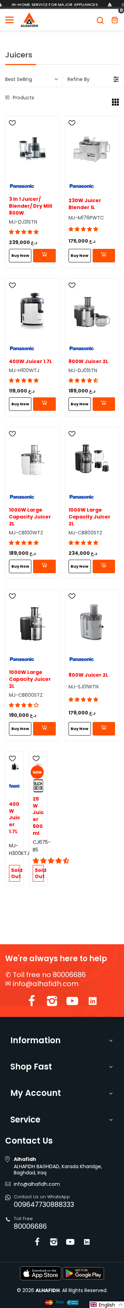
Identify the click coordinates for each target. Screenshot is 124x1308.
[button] (24, 231)
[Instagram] (52, 1002)
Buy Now (20, 255)
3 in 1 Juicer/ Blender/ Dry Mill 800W (30, 206)
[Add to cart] (44, 255)
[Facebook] (32, 1002)
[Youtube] (72, 1002)
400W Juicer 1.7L (30, 361)
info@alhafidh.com (46, 984)
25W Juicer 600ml (38, 816)
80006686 (30, 1226)
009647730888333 (44, 1204)
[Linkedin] (93, 1002)
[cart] (114, 20)
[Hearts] (13, 123)
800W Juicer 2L (88, 361)
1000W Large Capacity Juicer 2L (30, 517)
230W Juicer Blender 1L (85, 204)
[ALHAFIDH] (29, 19)
